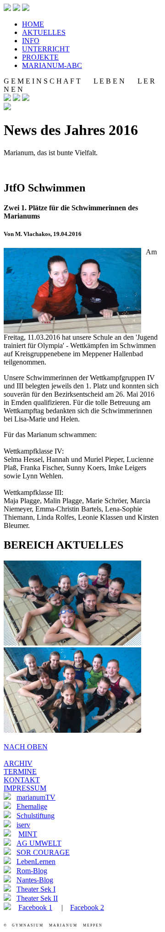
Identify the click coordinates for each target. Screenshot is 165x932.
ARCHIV (18, 763)
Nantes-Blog (34, 880)
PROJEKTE (40, 57)
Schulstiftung (35, 816)
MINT (27, 834)
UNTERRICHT (46, 49)
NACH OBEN (26, 747)
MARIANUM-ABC (52, 65)
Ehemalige (31, 806)
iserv (23, 825)
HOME (33, 24)
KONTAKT (22, 780)
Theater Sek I (35, 889)
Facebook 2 (87, 907)
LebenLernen (35, 861)
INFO (30, 41)
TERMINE (20, 771)
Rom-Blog (31, 871)
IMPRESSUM (25, 788)
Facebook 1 (35, 907)
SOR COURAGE (43, 852)
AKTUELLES (44, 32)
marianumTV (35, 797)
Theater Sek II (37, 898)
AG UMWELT (38, 843)
